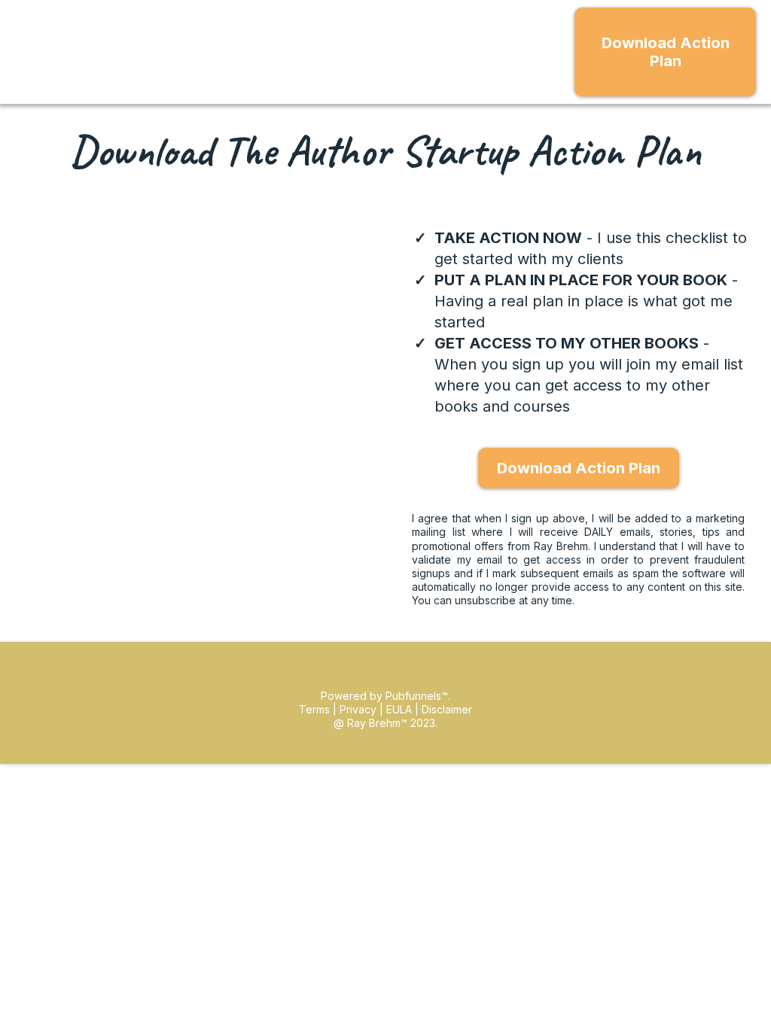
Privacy (358, 709)
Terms (316, 709)
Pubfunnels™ (417, 695)
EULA (399, 709)
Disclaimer (447, 709)
